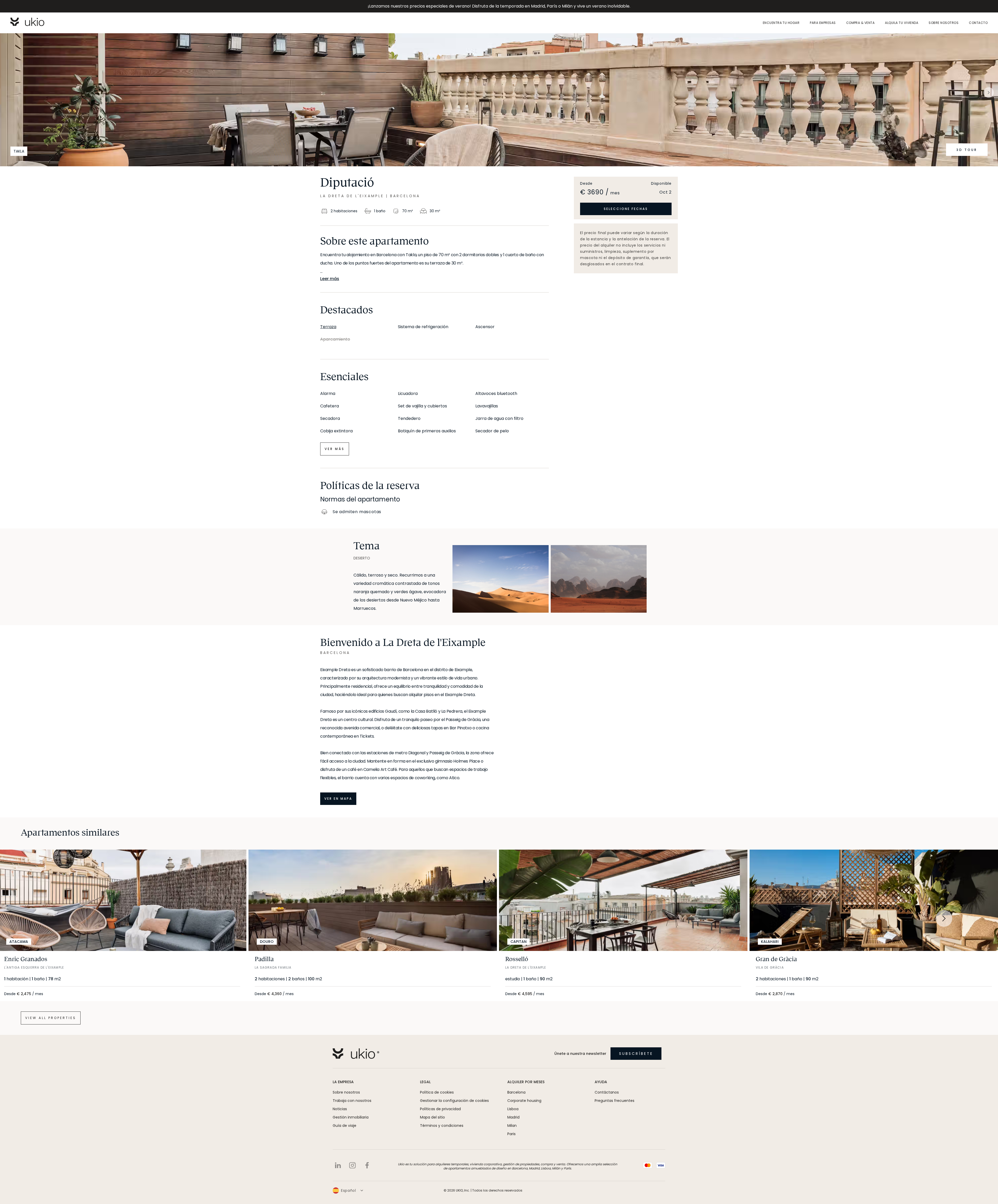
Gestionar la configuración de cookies (454, 1100)
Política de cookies (437, 1092)
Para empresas (823, 23)
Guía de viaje (344, 1125)
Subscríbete (636, 1053)
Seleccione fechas (626, 209)
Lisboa (512, 1109)
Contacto (978, 23)
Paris (511, 1133)
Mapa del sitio (432, 1117)
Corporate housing (524, 1100)
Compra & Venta (860, 23)
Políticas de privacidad (440, 1109)
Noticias (340, 1109)
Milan (512, 1125)
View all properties (50, 1018)
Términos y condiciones (441, 1125)
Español (348, 1190)
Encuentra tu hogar (781, 23)
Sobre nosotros (943, 23)
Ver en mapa (338, 798)
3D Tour (966, 150)
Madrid (513, 1117)
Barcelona (516, 1092)
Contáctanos (607, 1092)
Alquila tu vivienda (901, 23)
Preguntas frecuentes (614, 1100)
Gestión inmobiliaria (351, 1117)
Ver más (335, 449)
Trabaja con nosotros (352, 1100)
